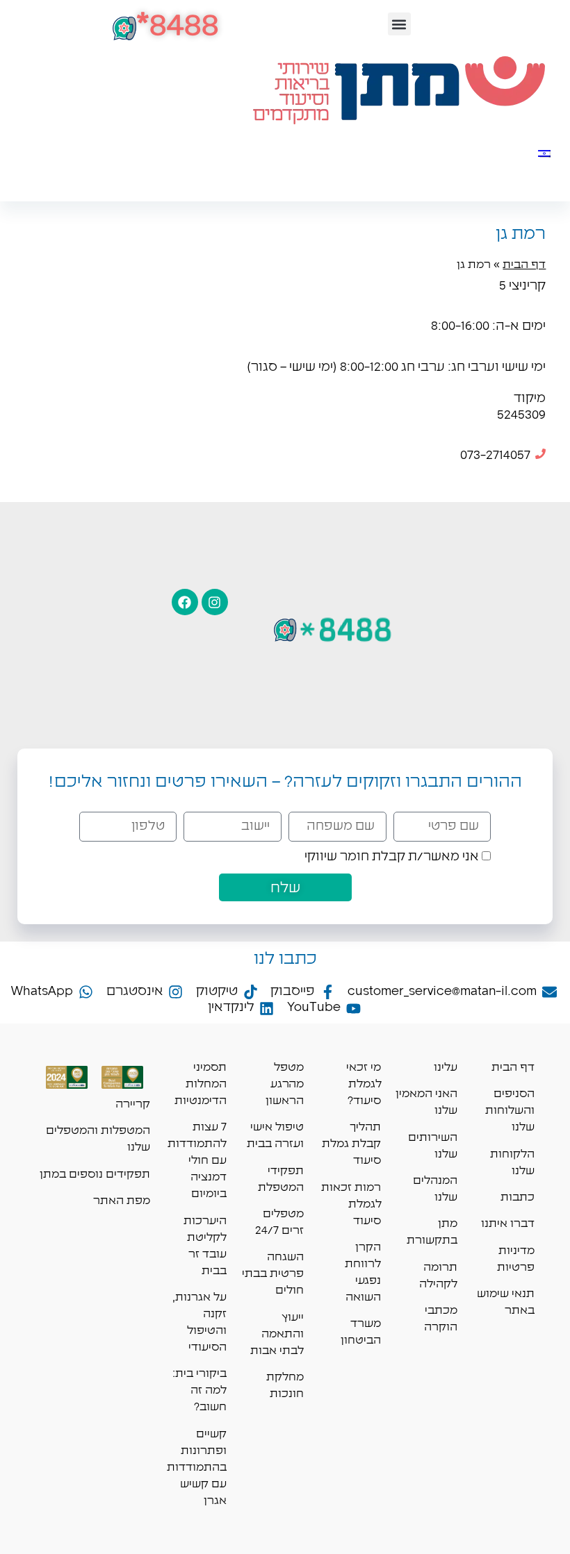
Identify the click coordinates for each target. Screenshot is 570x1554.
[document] (285, 777)
